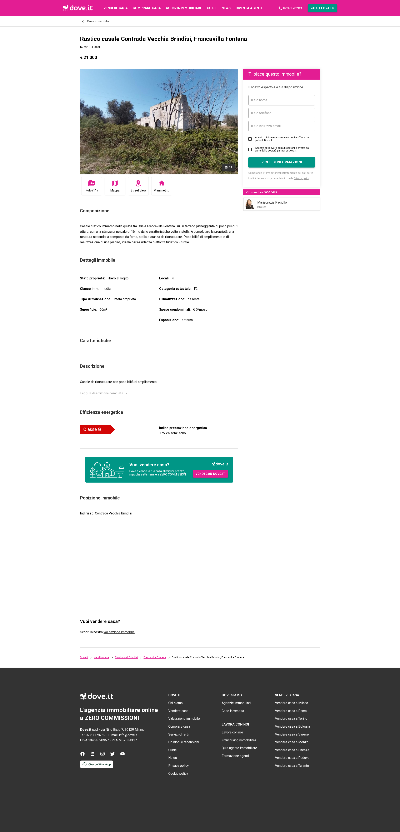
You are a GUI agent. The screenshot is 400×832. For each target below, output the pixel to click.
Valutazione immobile (184, 719)
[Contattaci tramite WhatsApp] (96, 767)
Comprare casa (147, 8)
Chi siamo (175, 703)
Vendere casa (116, 8)
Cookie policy (178, 774)
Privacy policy (301, 178)
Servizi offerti (178, 734)
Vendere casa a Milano (291, 703)
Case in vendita (233, 711)
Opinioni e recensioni (183, 742)
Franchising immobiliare (239, 740)
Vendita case (101, 657)
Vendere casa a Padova (292, 758)
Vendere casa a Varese (292, 734)
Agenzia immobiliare (184, 8)
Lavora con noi (232, 732)
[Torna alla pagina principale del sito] (78, 8)
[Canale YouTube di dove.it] (122, 755)
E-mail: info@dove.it (122, 735)
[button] (322, 8)
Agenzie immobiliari (236, 703)
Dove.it (84, 657)
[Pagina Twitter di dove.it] (112, 755)
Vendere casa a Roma (291, 711)
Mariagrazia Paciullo (272, 202)
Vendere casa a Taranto (292, 766)
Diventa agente (249, 8)
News (226, 8)
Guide (211, 8)
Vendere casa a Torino (291, 719)
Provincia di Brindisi (126, 657)
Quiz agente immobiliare (239, 748)
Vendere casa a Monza (291, 742)
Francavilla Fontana (155, 657)
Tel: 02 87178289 (92, 735)
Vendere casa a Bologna (292, 726)
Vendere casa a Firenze (292, 750)
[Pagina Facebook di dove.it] (82, 755)
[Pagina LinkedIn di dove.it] (92, 755)
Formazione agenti (235, 756)
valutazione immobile (119, 632)
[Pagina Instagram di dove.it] (102, 755)
